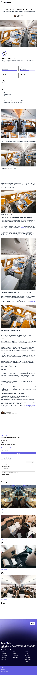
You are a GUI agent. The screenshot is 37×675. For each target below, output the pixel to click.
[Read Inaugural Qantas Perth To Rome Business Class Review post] (18, 586)
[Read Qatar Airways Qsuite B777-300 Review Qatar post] (18, 526)
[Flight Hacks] (7, 2)
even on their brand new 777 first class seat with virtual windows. (17, 338)
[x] (5, 649)
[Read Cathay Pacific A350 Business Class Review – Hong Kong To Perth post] (18, 556)
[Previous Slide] (3, 120)
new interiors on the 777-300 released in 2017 (12, 363)
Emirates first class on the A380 (13, 140)
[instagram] (3, 649)
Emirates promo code (22, 227)
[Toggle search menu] (1, 1)
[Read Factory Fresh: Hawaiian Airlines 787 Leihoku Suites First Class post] (18, 496)
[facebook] (1, 649)
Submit (5, 474)
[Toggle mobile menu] (35, 2)
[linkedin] (10, 649)
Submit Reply (29, 462)
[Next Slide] (33, 120)
